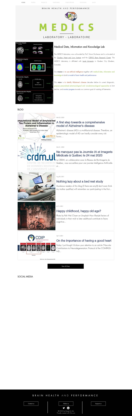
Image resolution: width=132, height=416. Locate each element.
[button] (66, 404)
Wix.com (72, 413)
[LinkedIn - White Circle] (68, 408)
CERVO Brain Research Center (100, 57)
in (95, 61)
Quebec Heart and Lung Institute (69, 57)
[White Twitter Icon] (63, 408)
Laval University (88, 61)
